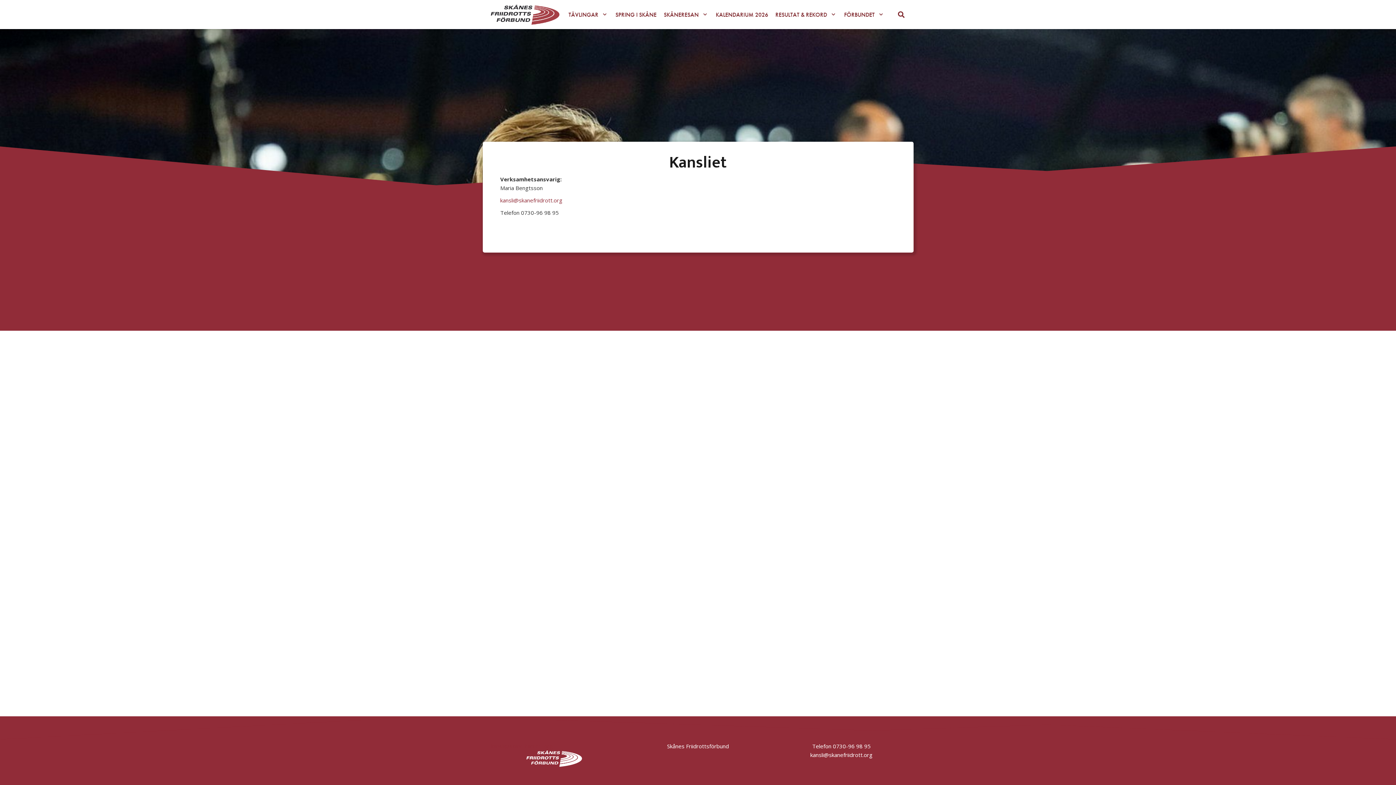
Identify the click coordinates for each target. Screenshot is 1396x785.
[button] (604, 14)
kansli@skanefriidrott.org (531, 200)
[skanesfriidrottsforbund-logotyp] (525, 15)
